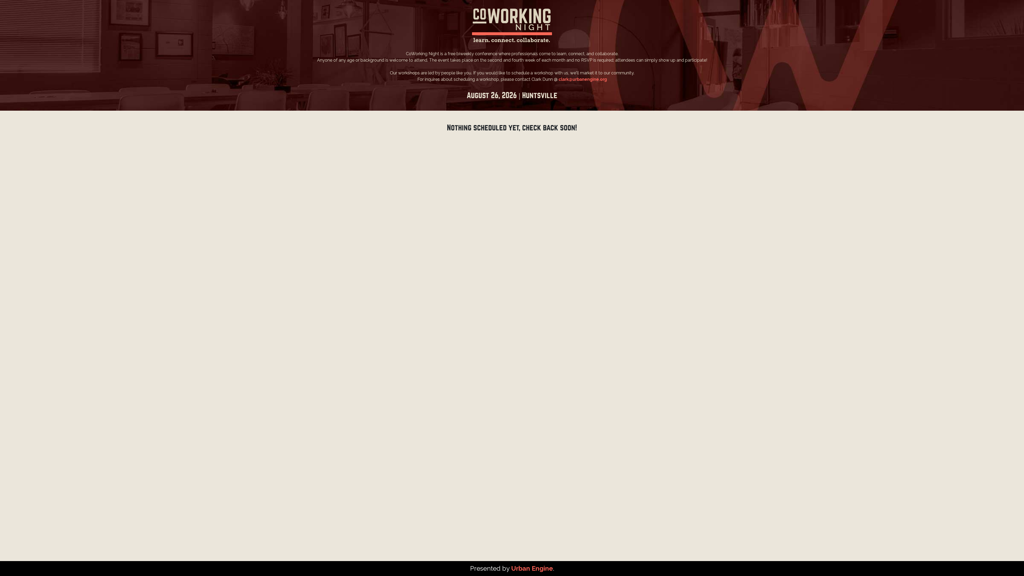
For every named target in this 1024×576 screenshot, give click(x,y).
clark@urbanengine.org (583, 79)
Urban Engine (532, 568)
